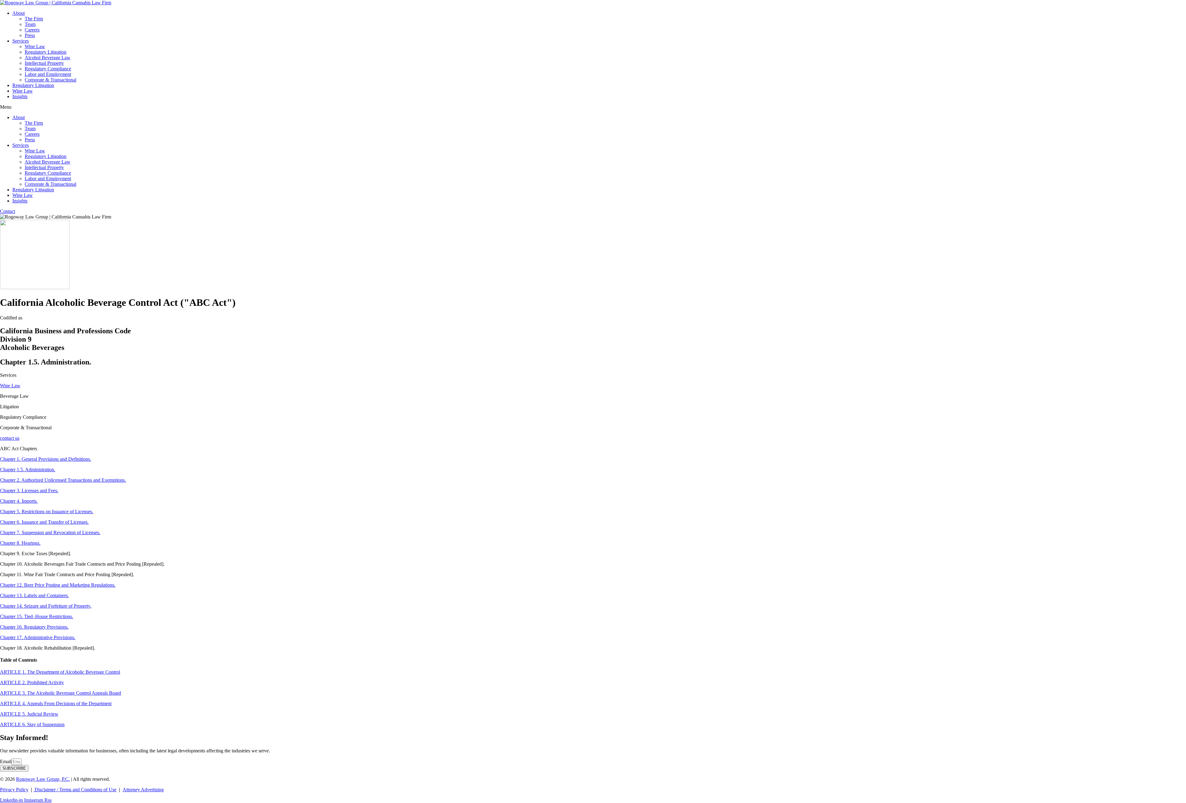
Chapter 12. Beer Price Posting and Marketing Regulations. (58, 585)
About (18, 13)
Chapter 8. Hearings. (20, 543)
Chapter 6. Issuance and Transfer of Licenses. (44, 522)
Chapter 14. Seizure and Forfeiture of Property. (45, 606)
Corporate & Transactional (50, 79)
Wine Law (35, 46)
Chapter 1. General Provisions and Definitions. (45, 459)
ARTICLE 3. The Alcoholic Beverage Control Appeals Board (60, 693)
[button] (593, 107)
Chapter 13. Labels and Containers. (34, 595)
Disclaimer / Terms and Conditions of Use (74, 789)
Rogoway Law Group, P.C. (43, 779)
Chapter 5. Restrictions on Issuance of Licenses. (46, 511)
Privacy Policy (14, 789)
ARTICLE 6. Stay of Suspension (32, 724)
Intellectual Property (44, 63)
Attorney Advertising (143, 789)
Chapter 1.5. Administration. (27, 469)
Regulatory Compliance (48, 68)
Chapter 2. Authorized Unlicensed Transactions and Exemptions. (63, 480)
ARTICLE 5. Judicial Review (29, 714)
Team (30, 24)
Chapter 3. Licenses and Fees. (29, 490)
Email (5, 761)
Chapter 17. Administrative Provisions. (37, 637)
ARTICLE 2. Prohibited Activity (32, 682)
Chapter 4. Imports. (19, 501)
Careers (32, 29)
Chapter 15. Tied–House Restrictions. (36, 616)
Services (20, 41)
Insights (19, 96)
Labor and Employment (48, 74)
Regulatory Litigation (45, 52)
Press (30, 35)
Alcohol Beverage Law (47, 57)
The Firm (34, 18)
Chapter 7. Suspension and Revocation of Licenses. (50, 532)
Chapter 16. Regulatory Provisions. (34, 627)
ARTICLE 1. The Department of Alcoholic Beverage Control (60, 672)
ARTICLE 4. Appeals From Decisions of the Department (55, 703)
